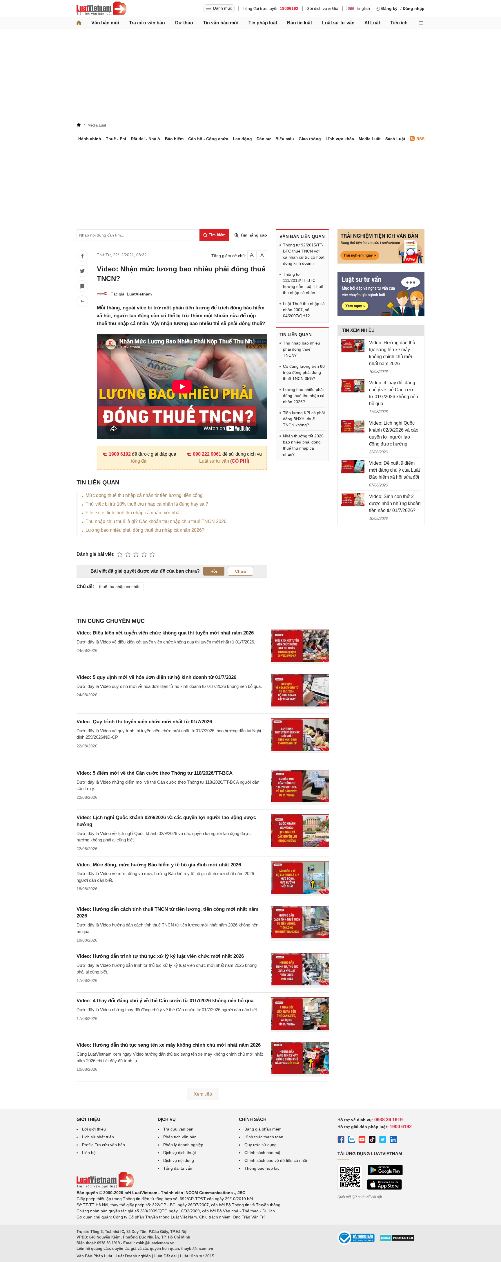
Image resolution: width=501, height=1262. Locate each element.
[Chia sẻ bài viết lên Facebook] (82, 256)
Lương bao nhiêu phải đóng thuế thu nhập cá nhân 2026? (145, 530)
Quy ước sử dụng (260, 1144)
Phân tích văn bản (180, 1137)
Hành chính (89, 138)
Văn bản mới (105, 22)
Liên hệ (89, 1152)
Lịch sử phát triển (98, 1137)
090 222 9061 (207, 454)
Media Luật (370, 138)
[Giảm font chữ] (252, 254)
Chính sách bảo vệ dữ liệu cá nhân (276, 1160)
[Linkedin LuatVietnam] (393, 1140)
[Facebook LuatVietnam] (340, 1140)
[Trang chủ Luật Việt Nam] (101, 8)
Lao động (242, 138)
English (363, 8)
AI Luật (372, 22)
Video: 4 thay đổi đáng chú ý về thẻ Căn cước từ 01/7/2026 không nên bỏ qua (165, 1000)
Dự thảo (184, 22)
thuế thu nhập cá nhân (120, 586)
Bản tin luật (299, 22)
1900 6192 (120, 454)
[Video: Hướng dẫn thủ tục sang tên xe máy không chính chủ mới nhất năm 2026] (352, 346)
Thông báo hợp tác (261, 1168)
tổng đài (139, 461)
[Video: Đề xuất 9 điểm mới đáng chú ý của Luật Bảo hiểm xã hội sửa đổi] (352, 467)
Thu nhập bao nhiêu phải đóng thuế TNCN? (301, 349)
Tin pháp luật (262, 22)
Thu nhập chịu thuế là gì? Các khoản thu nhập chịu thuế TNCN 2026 (156, 521)
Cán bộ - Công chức (208, 138)
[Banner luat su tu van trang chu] (380, 314)
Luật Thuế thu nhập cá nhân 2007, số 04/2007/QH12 (304, 309)
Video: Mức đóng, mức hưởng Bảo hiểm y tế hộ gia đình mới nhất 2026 (159, 865)
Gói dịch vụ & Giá (322, 8)
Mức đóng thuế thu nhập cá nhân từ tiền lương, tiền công (144, 495)
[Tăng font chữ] (262, 254)
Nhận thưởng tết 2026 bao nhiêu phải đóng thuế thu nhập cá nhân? (303, 445)
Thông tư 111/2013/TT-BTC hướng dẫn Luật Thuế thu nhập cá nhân (303, 283)
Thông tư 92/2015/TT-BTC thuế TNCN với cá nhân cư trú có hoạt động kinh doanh (303, 254)
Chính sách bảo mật (263, 1152)
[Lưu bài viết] (82, 286)
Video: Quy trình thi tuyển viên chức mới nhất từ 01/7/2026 (144, 721)
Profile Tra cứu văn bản (103, 1144)
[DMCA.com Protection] (397, 1240)
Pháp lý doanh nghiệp (183, 1144)
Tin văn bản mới (220, 22)
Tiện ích (399, 22)
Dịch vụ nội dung (178, 1160)
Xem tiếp (203, 1094)
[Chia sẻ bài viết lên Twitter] (82, 271)
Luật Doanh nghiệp (133, 1256)
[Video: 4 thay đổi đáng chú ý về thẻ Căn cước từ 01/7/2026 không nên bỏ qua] (352, 386)
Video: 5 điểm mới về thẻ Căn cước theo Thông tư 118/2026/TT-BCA (155, 773)
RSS (420, 138)
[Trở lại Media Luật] (82, 301)
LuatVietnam (139, 294)
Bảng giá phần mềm (263, 1129)
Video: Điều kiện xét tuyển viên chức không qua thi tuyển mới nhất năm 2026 (165, 633)
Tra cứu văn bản (147, 22)
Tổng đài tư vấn (177, 1168)
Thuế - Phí (116, 138)
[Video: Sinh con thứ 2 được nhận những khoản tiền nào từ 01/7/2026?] (352, 500)
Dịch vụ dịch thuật (179, 1152)
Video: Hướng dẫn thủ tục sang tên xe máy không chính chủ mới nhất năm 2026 (169, 1045)
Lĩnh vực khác (340, 138)
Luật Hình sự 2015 (197, 1256)
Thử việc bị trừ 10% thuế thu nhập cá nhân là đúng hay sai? (147, 504)
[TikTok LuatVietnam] (372, 1140)
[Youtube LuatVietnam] (361, 1140)
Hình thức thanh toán (263, 1137)
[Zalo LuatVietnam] (351, 1140)
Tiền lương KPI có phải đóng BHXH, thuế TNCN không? (304, 418)
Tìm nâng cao (253, 235)
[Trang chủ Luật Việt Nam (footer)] (105, 1186)
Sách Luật (395, 138)
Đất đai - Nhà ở (145, 138)
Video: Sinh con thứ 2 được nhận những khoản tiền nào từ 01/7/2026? (395, 503)
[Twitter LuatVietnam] (382, 1140)
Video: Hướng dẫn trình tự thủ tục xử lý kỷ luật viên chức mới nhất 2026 (160, 956)
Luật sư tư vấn (338, 22)
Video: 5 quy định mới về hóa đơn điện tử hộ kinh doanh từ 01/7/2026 (156, 677)
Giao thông (310, 138)
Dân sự (264, 138)
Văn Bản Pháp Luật (94, 1256)
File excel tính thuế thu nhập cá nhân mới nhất (133, 512)
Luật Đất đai (165, 1256)
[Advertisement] (250, 77)
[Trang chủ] (79, 23)
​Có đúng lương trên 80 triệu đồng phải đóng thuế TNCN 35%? (304, 372)
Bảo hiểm (174, 138)
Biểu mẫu (284, 138)
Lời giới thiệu (94, 1129)
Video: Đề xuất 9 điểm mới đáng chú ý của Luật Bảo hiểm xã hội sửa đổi (394, 470)
